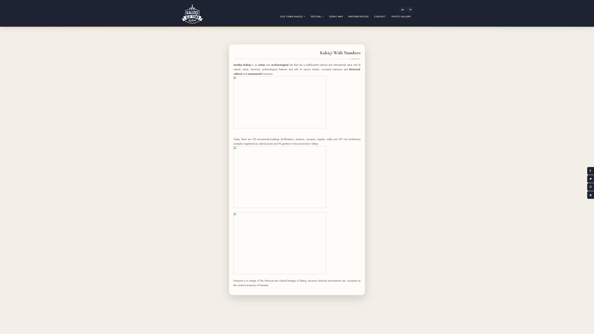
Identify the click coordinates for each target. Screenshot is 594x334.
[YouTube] (590, 195)
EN (402, 9)
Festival (316, 16)
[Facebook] (590, 171)
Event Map (336, 16)
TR (410, 9)
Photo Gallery (401, 16)
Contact (380, 16)
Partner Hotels (358, 16)
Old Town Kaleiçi (292, 16)
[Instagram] (590, 187)
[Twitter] (590, 179)
